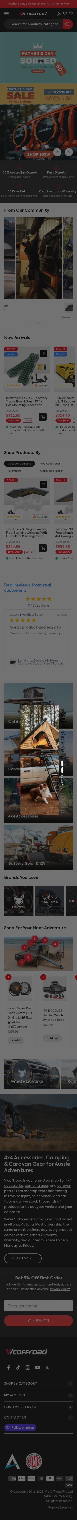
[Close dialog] (54, 707)
